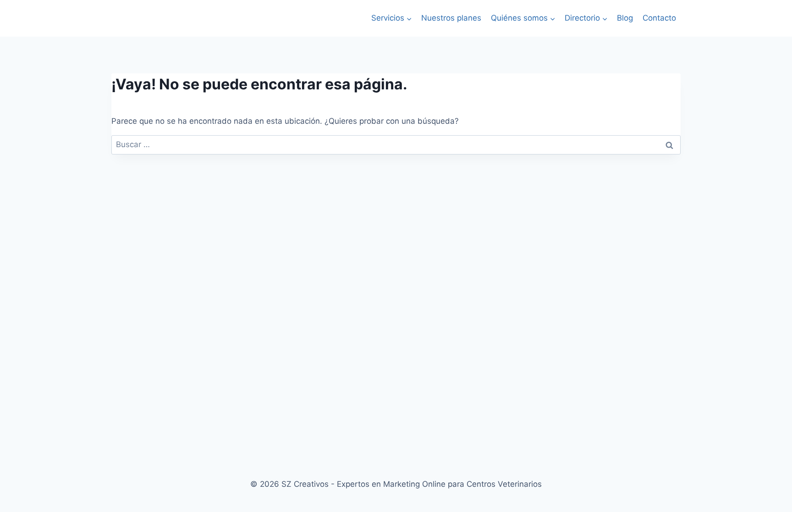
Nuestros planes (451, 17)
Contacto (659, 17)
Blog (625, 17)
